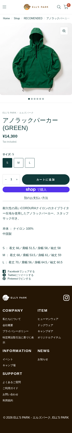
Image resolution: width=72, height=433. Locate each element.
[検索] (59, 7)
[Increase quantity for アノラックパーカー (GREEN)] (17, 179)
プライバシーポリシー (16, 331)
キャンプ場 (9, 365)
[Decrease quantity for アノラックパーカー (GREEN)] (6, 179)
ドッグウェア (45, 325)
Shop (17, 18)
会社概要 (8, 325)
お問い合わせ (10, 394)
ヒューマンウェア (48, 318)
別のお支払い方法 (36, 198)
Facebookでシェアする (21, 271)
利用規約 (8, 400)
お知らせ (43, 359)
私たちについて (12, 318)
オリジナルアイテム (49, 337)
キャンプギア (45, 331)
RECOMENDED (33, 18)
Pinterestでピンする (19, 278)
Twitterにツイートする (21, 275)
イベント (8, 359)
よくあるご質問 (12, 382)
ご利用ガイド (10, 388)
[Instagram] (66, 299)
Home (6, 18)
